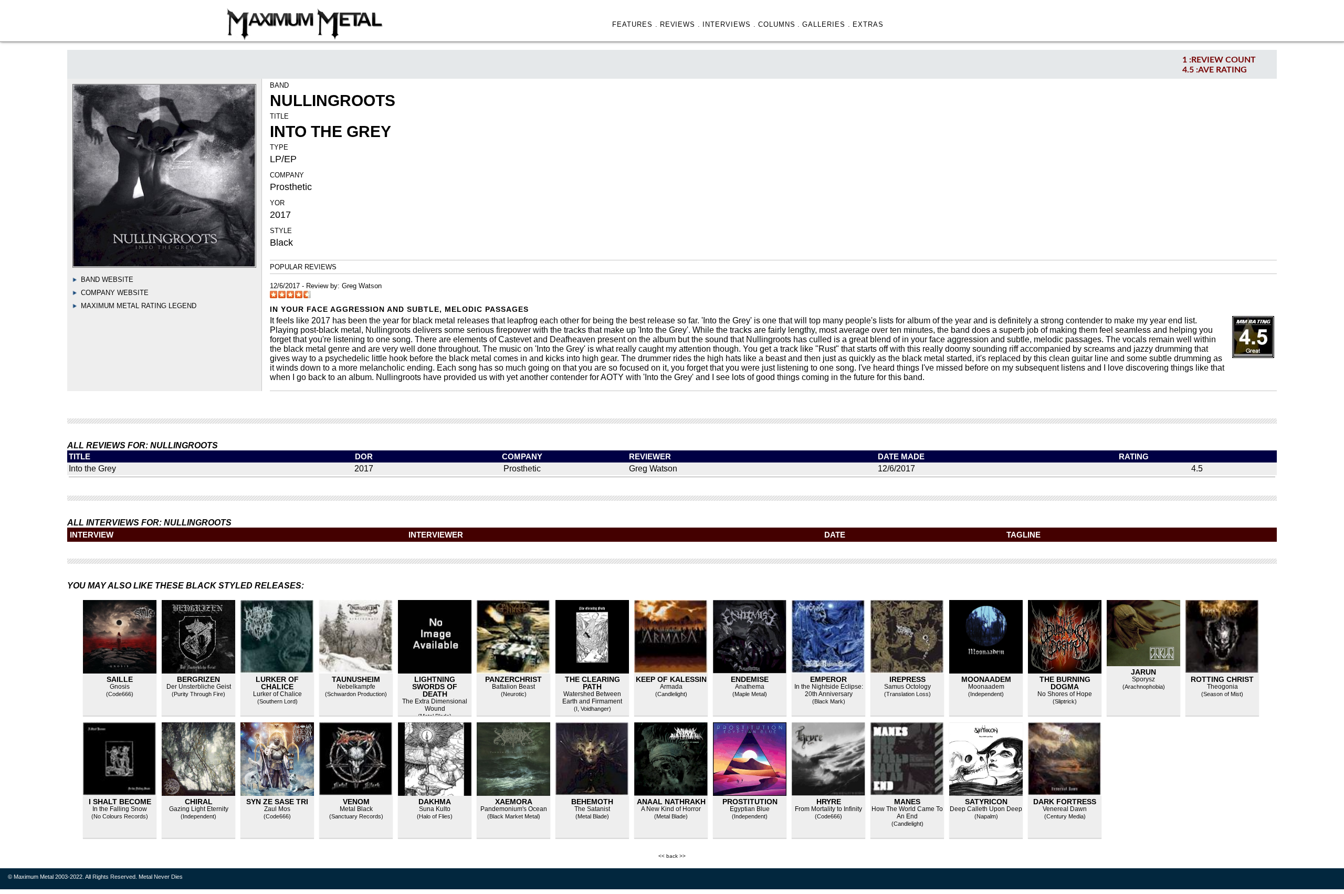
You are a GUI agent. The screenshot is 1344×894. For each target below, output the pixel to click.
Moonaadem (986, 679)
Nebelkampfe (356, 686)
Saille (120, 679)
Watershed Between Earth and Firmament (592, 697)
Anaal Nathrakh (671, 801)
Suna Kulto (434, 809)
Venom (356, 801)
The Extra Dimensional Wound (434, 705)
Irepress (907, 679)
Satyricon (986, 801)
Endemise (750, 679)
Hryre (828, 801)
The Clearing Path (592, 683)
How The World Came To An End (907, 812)
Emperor (828, 679)
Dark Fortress (1064, 801)
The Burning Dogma (1065, 683)
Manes (907, 801)
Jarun (1143, 672)
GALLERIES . (826, 24)
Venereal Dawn (1065, 809)
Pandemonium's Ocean (513, 809)
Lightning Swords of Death (434, 686)
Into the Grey (92, 468)
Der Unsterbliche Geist (198, 686)
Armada (671, 686)
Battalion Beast (513, 686)
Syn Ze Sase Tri (277, 801)
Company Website (115, 293)
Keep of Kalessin (671, 679)
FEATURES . (635, 24)
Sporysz (1143, 679)
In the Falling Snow (119, 809)
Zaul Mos (277, 809)
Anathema (749, 686)
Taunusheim (356, 679)
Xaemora (513, 801)
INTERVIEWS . (729, 24)
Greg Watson (362, 286)
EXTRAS (868, 24)
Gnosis (120, 686)
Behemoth (592, 801)
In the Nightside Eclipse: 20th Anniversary (828, 690)
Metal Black (356, 809)
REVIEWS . (680, 24)
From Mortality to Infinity (828, 809)
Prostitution (750, 801)
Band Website (107, 279)
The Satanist (592, 809)
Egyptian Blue (750, 809)
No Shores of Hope (1064, 694)
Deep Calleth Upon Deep (986, 809)
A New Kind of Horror (671, 809)
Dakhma (434, 801)
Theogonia (1222, 686)
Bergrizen (198, 679)
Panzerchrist (513, 679)
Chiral (199, 801)
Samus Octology (907, 686)
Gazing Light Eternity (198, 809)
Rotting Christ (1222, 679)
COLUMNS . (779, 24)
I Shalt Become (120, 801)
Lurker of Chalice (277, 683)
